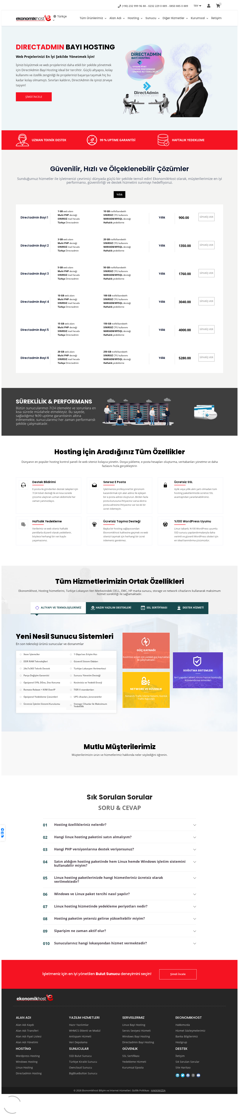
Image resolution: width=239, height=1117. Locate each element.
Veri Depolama (78, 1042)
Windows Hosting (27, 1061)
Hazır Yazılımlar (79, 1024)
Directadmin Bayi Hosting (138, 1042)
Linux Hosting (24, 1067)
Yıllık (119, 194)
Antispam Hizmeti (80, 1036)
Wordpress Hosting (28, 1055)
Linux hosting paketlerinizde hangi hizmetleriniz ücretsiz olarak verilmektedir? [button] (108, 879)
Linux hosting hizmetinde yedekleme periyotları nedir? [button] (101, 906)
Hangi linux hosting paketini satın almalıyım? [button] (93, 837)
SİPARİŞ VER (206, 216)
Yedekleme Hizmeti (134, 1061)
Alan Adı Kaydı (25, 1024)
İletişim (216, 18)
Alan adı (115, 18)
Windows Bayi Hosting (136, 1036)
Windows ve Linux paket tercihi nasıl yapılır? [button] (92, 894)
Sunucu (151, 18)
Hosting (134, 18)
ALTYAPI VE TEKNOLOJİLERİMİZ (60, 607)
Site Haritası (183, 1067)
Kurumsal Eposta (133, 1067)
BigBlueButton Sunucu (83, 1073)
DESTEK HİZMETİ (193, 607)
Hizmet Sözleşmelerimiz (190, 1030)
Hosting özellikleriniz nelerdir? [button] (80, 825)
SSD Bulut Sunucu (80, 1055)
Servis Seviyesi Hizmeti (136, 1030)
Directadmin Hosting (29, 1073)
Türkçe (62, 16)
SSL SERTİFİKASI (156, 607)
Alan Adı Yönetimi (27, 1042)
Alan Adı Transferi (27, 1030)
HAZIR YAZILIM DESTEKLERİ (113, 607)
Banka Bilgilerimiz (187, 1036)
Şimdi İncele (178, 974)
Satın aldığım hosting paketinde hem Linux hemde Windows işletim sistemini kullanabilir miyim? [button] (120, 863)
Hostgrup (181, 1042)
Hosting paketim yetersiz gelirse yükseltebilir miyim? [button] (99, 918)
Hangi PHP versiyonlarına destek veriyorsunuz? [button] (94, 849)
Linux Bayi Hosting (133, 1024)
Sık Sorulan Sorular (187, 1061)
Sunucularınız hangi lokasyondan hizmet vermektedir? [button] (100, 943)
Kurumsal (198, 18)
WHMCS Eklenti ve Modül (84, 1030)
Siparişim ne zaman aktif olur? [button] (80, 931)
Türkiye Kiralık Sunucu (83, 1061)
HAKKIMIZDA (158, 1090)
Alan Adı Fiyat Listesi (28, 1036)
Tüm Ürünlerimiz (92, 18)
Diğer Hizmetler (174, 18)
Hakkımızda (183, 1024)
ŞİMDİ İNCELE (33, 96)
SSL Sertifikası (130, 1055)
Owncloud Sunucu (80, 1067)
